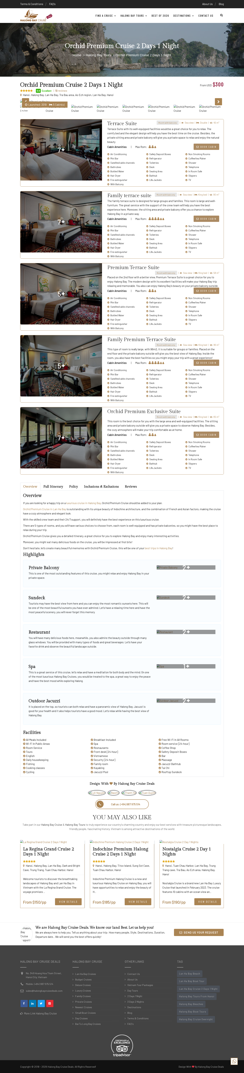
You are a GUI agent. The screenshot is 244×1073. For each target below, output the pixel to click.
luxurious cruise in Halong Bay (83, 503)
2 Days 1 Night (134, 996)
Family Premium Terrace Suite (141, 340)
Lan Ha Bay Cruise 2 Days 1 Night (198, 988)
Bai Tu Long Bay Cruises (88, 1023)
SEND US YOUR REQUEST (200, 932)
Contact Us (205, 15)
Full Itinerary (53, 487)
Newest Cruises (83, 1007)
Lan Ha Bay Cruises (85, 973)
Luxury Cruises (83, 990)
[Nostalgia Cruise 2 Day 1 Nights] (192, 842)
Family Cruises (83, 996)
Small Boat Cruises (85, 1012)
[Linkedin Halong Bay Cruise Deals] (32, 1003)
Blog (221, 4)
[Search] (220, 15)
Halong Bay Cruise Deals (136, 784)
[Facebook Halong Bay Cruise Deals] (24, 1003)
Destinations (182, 15)
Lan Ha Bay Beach (189, 973)
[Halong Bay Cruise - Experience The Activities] (36, 15)
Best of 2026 (160, 15)
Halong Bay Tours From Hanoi (196, 996)
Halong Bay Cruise (51, 824)
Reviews (131, 487)
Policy (73, 487)
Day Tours (132, 990)
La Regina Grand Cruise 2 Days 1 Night (48, 852)
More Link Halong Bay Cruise (40, 1013)
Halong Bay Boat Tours (192, 1011)
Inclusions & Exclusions (101, 487)
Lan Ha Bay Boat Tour (192, 981)
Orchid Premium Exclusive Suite (144, 412)
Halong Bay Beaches (191, 1004)
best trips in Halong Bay (158, 548)
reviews (61, 90)
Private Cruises (83, 1001)
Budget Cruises (83, 979)
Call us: (125, 804)
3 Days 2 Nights (135, 1001)
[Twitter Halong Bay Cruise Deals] (41, 1003)
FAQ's (52, 4)
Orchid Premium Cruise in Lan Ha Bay (44, 509)
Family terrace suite (129, 196)
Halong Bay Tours (133, 15)
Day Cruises (81, 1018)
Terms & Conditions (31, 4)
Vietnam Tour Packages (140, 985)
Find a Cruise (105, 15)
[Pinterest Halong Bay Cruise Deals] (49, 1003)
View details (68, 901)
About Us (207, 4)
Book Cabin (207, 146)
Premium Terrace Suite (133, 268)
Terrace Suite (122, 124)
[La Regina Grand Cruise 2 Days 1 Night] (52, 842)
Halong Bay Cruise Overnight (196, 1019)
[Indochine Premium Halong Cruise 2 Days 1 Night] (122, 842)
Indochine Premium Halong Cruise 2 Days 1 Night (120, 852)
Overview (30, 487)
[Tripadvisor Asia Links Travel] (122, 1044)
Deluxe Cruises (83, 985)
